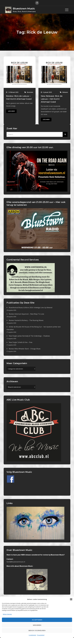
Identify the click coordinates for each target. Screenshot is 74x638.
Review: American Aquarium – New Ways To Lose (26, 314)
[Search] (65, 134)
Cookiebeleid (32, 635)
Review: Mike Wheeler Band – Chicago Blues (24, 349)
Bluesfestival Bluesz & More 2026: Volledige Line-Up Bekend (30, 307)
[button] (71, 599)
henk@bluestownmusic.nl (16, 562)
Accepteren (37, 620)
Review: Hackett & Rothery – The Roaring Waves (26, 320)
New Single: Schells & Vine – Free (20, 342)
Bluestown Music (24, 8)
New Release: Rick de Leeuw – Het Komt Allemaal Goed (51, 99)
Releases (65, 92)
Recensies (30, 92)
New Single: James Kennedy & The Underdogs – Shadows (29, 336)
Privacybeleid (40, 635)
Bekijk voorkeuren (37, 630)
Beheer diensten (7, 614)
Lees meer (11, 111)
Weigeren (37, 625)
